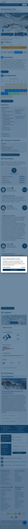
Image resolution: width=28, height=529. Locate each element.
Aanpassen (23, 267)
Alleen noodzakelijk (6, 267)
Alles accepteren (14, 269)
